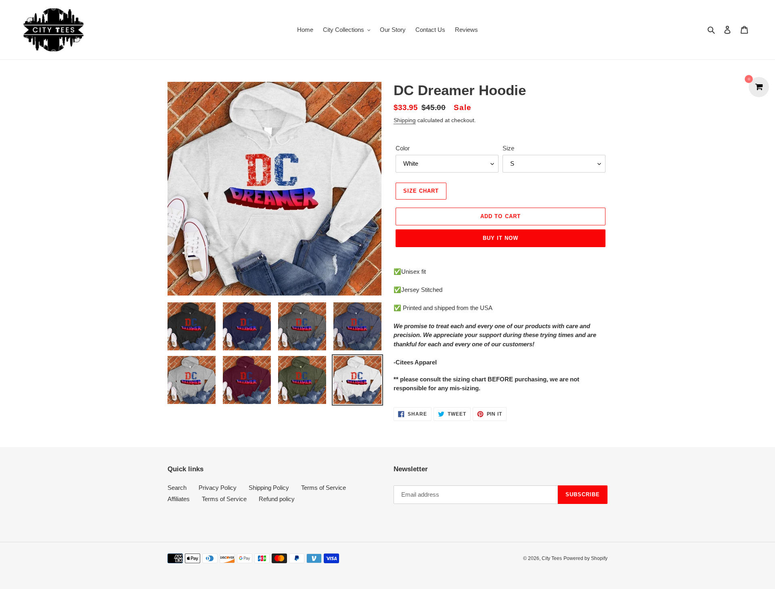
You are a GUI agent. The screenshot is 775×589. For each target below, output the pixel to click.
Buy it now (500, 238)
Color (403, 148)
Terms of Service (323, 487)
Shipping (405, 120)
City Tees (552, 558)
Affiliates (179, 498)
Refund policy (277, 498)
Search (177, 487)
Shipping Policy (269, 487)
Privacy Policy (218, 487)
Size (508, 148)
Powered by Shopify (585, 558)
